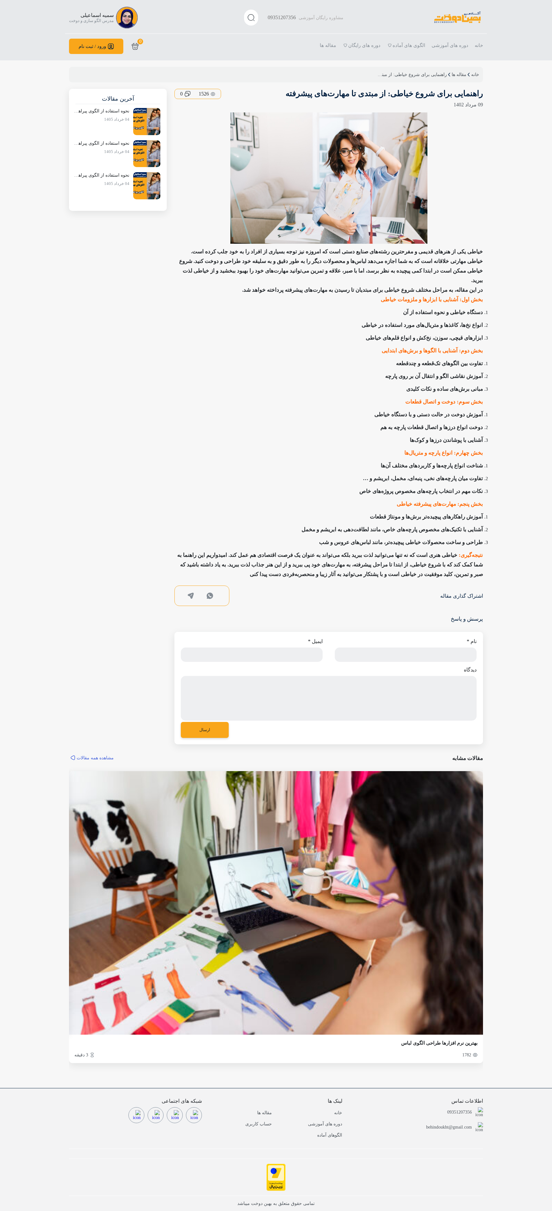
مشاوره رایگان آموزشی (305, 17)
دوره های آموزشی (450, 45)
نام (472, 641)
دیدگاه (470, 669)
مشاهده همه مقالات (95, 757)
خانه (479, 45)
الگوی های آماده (409, 45)
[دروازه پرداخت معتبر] (276, 1177)
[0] (135, 46)
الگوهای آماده (329, 1135)
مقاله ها (328, 45)
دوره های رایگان (364, 45)
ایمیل (315, 641)
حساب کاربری (258, 1124)
